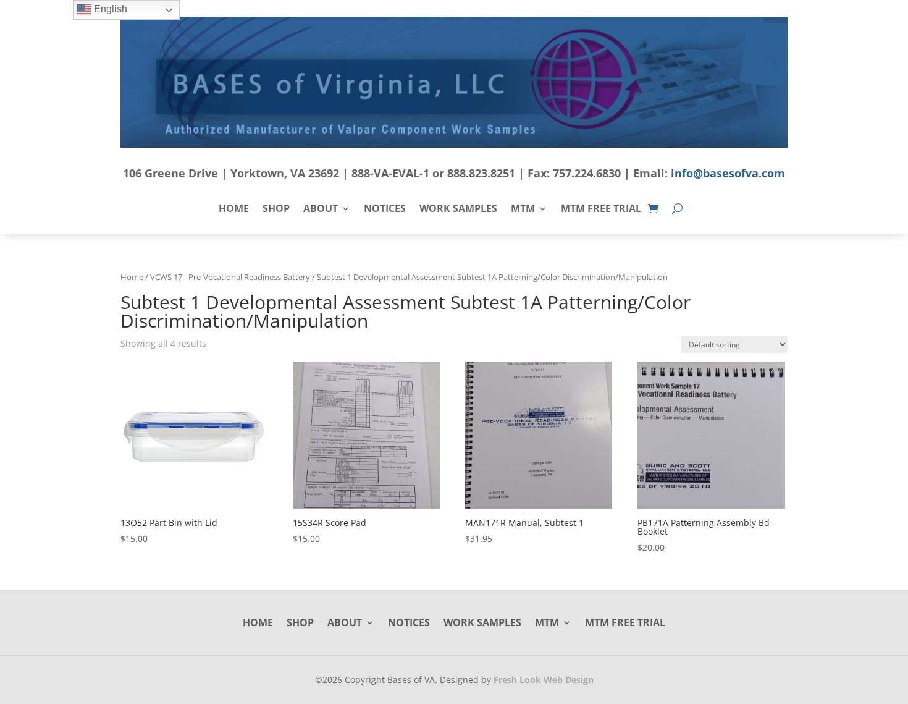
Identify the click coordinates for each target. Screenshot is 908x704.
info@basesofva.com (728, 173)
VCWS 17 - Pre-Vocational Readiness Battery (230, 276)
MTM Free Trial (601, 209)
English (109, 9)
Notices (385, 209)
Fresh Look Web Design (544, 679)
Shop (276, 209)
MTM (523, 209)
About (320, 209)
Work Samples (458, 209)
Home (234, 209)
